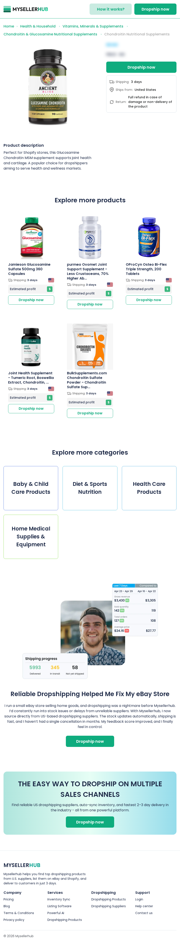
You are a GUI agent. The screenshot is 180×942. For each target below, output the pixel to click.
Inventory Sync (58, 899)
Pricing (9, 899)
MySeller (22, 865)
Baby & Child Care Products (30, 488)
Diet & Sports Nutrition (90, 488)
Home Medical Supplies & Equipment (31, 536)
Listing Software (59, 906)
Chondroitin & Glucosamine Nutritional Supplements (50, 34)
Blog (7, 906)
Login (139, 899)
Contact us (144, 913)
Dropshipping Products (64, 920)
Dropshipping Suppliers (108, 906)
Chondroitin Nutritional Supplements (137, 34)
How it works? (110, 9)
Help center (144, 906)
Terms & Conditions (19, 913)
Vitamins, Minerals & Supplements (93, 26)
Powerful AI (55, 913)
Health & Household (38, 26)
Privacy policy (14, 920)
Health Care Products (149, 488)
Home (9, 26)
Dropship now (155, 9)
